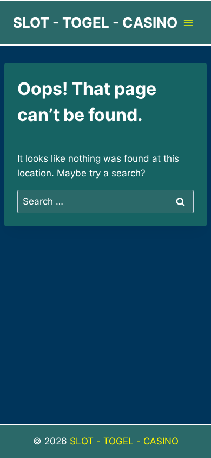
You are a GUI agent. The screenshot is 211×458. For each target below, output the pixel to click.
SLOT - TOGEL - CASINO (124, 441)
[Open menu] (188, 22)
